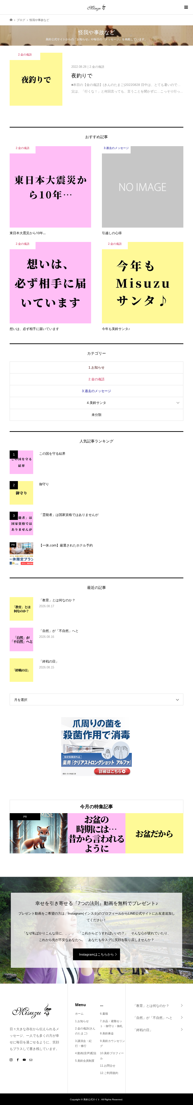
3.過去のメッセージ (96, 391)
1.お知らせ (96, 367)
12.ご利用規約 (109, 1073)
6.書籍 (104, 1013)
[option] (39, 833)
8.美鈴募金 (107, 1033)
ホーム (79, 1013)
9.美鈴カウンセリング (112, 1043)
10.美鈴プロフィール (112, 1056)
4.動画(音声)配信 (85, 1053)
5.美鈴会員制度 (84, 1060)
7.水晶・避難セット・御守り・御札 (111, 1024)
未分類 (96, 415)
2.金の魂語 (96, 379)
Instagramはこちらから (96, 954)
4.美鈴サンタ (96, 403)
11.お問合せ (107, 1065)
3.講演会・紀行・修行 (83, 1043)
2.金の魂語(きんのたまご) (85, 1031)
